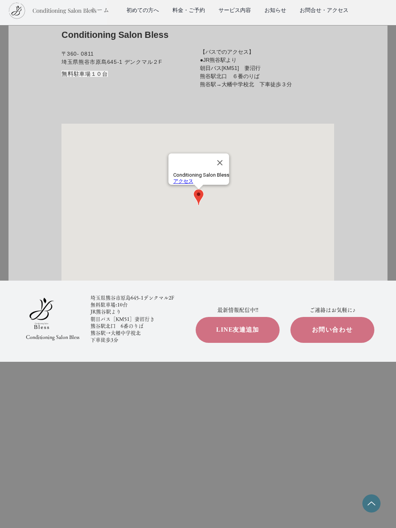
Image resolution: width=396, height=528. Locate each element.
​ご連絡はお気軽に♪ (332, 310)
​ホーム (99, 10)
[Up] (371, 503)
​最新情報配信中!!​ (237, 310)
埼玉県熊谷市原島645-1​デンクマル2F (132, 297)
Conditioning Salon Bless (52, 337)
